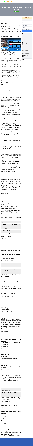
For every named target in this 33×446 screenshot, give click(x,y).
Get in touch (16, 11)
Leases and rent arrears (25, 46)
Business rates (24, 41)
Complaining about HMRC (25, 40)
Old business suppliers (25, 45)
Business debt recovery (25, 55)
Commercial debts (24, 54)
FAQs (23, 56)
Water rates (23, 44)
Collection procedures (25, 42)
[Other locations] (30, 1)
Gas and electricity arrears (25, 43)
